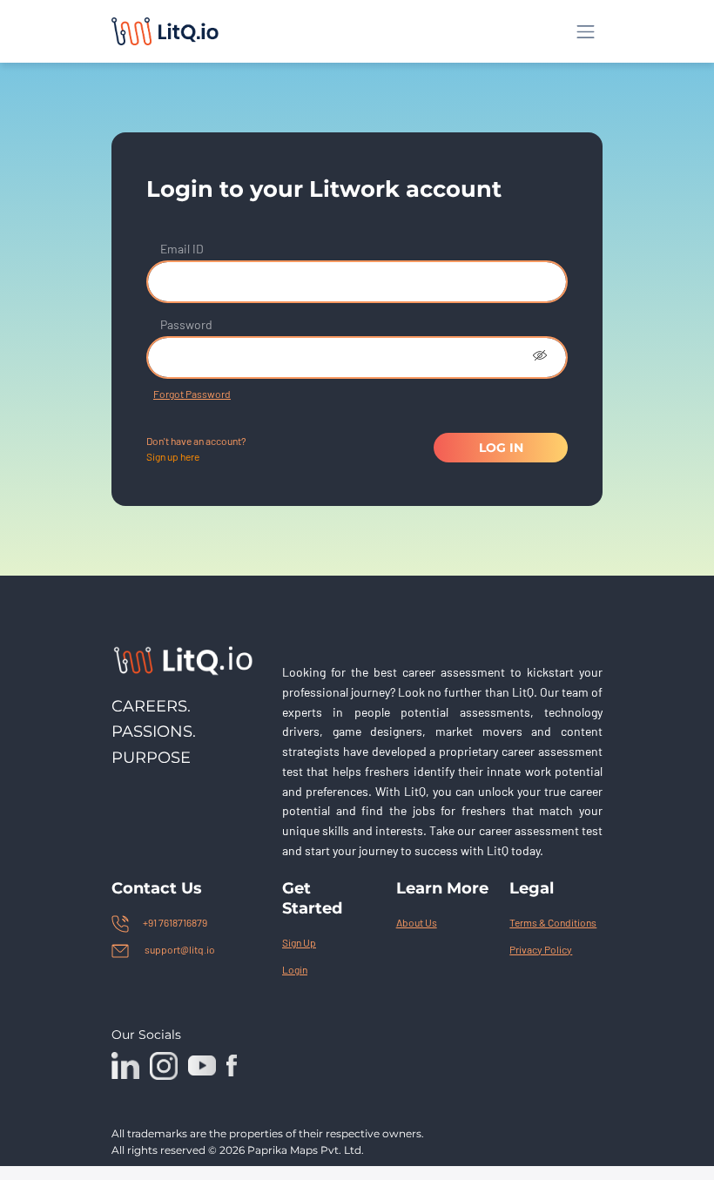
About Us (416, 922)
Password (186, 324)
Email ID (182, 248)
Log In (501, 447)
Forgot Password (192, 394)
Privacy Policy (540, 949)
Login (294, 969)
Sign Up (299, 942)
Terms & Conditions (552, 922)
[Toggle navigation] (586, 32)
